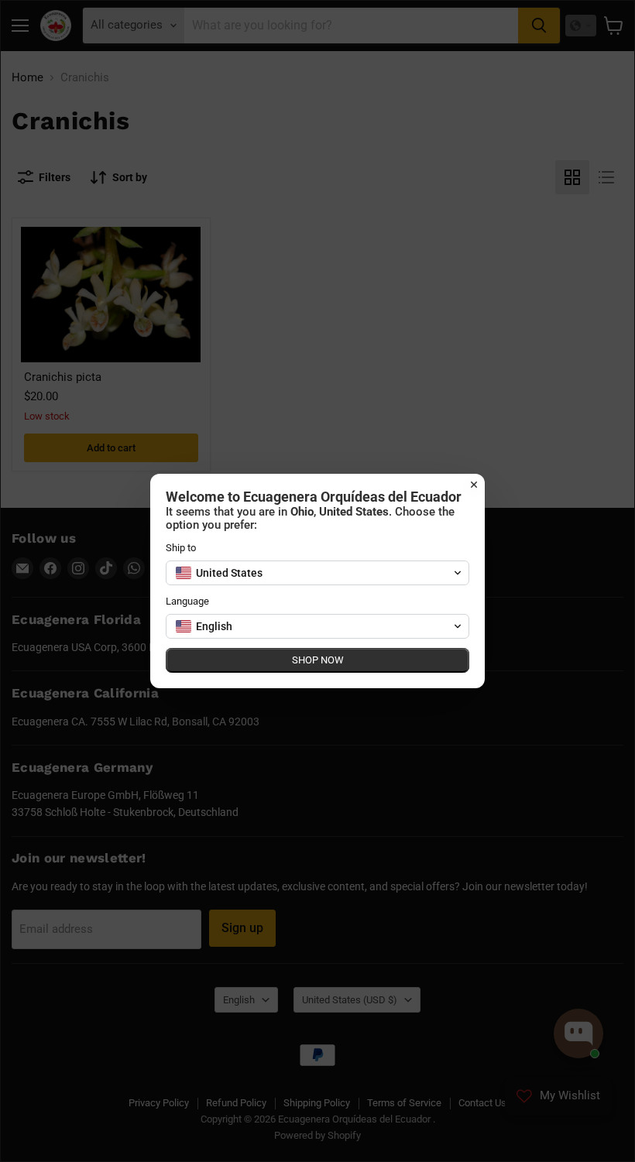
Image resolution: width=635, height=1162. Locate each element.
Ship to (181, 548)
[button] (317, 572)
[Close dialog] (474, 484)
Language (187, 601)
